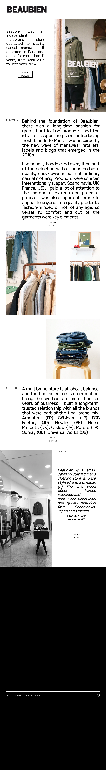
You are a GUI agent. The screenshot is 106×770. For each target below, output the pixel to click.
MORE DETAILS (25, 74)
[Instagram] (98, 695)
